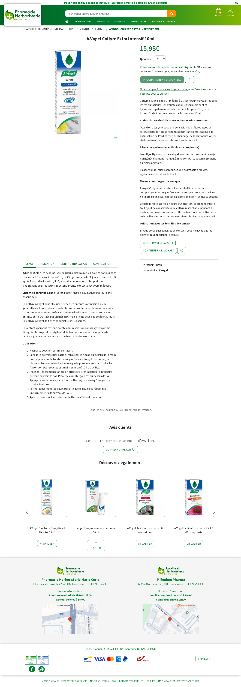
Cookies (150, 681)
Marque (85, 29)
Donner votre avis (156, 243)
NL (236, 2)
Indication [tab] (47, 263)
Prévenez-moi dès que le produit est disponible (168, 67)
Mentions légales (99, 681)
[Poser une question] (181, 250)
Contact (204, 659)
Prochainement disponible (162, 79)
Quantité (145, 59)
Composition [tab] (102, 263)
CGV (114, 681)
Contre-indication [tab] (74, 263)
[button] (26, 512)
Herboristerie (83, 21)
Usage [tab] (29, 263)
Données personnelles (131, 681)
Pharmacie (103, 21)
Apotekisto (179, 681)
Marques (120, 21)
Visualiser (47, 543)
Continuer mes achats (158, 250)
